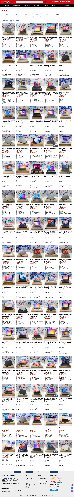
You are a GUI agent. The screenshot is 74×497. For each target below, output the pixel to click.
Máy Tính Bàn (27, 5)
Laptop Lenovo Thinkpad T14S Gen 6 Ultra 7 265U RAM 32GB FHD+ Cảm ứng (22, 371)
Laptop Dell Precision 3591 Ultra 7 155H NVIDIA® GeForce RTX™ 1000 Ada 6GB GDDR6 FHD (65, 342)
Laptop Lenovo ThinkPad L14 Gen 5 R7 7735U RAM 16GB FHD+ (8, 428)
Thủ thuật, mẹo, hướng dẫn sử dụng (31, 480)
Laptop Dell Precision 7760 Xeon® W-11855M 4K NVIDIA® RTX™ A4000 (22, 149)
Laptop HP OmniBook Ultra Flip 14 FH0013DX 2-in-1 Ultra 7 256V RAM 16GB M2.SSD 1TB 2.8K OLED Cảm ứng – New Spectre (22, 455)
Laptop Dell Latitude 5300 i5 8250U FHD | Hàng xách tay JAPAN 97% (36, 399)
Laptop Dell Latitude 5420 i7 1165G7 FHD (65, 399)
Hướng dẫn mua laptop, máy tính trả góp (43, 486)
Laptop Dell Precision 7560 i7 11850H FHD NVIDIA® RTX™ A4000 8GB (65, 176)
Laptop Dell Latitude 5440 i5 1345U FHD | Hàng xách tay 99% (22, 315)
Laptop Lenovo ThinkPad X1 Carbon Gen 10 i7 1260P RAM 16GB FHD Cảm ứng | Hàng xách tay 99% (51, 93)
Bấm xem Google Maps (5, 481)
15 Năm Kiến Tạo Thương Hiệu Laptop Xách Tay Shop (43, 481)
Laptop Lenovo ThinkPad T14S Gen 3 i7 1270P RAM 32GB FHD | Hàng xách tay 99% (22, 287)
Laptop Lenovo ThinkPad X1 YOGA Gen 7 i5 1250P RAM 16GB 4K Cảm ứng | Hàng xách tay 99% (50, 371)
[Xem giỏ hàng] (45, 2)
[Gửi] (42, 2)
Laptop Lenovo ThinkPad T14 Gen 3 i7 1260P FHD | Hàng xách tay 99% (65, 287)
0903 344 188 (59, 1)
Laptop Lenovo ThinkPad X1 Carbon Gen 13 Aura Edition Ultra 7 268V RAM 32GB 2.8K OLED (65, 428)
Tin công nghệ (28, 477)
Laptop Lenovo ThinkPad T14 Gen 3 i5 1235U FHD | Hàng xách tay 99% (65, 315)
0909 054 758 (54, 472)
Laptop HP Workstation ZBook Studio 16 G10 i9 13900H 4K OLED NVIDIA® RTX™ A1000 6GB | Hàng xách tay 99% (8, 287)
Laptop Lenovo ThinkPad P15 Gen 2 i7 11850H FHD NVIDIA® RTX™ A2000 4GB (36, 121)
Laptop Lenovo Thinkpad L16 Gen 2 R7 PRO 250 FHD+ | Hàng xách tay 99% (8, 315)
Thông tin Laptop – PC (30, 478)
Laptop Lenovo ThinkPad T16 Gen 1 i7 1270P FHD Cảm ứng (8, 371)
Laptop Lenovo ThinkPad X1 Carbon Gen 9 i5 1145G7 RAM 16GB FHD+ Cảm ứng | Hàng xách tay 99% (51, 315)
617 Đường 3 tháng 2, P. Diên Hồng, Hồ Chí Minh (62, 3)
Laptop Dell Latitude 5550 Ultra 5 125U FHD (22, 121)
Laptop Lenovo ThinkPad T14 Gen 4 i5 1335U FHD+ (22, 232)
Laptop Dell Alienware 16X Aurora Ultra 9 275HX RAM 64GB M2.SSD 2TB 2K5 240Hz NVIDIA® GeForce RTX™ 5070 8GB (8, 93)
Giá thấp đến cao (6, 20)
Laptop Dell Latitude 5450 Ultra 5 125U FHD (65, 121)
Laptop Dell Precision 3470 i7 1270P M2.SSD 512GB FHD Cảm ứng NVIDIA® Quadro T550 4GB (8, 121)
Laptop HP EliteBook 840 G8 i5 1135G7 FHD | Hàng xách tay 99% (8, 205)
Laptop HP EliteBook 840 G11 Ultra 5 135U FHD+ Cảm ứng (8, 260)
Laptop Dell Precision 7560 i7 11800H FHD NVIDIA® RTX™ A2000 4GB (51, 455)
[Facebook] (58, 486)
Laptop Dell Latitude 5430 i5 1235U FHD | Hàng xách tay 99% (65, 260)
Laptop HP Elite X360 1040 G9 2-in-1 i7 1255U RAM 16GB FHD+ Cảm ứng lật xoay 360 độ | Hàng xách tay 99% (37, 371)
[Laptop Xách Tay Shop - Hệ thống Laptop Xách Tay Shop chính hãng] (6, 2)
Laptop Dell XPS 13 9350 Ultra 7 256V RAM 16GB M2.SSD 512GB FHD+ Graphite (51, 65)
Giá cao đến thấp (16, 20)
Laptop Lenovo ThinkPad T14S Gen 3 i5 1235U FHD (22, 399)
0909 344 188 (66, 1)
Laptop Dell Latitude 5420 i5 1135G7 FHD (65, 38)
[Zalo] (53, 486)
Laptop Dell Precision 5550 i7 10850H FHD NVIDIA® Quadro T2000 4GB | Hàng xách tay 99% (51, 205)
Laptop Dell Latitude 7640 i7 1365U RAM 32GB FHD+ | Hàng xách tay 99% (36, 205)
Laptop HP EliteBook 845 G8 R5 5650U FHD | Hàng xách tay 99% (36, 65)
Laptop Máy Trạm (16, 5)
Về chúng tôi (40, 477)
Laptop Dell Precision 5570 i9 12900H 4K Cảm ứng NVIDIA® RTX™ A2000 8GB (22, 428)
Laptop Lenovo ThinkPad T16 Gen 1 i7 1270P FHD (65, 65)
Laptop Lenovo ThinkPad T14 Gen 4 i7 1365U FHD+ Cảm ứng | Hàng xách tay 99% (65, 232)
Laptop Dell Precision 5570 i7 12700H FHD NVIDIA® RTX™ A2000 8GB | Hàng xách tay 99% (51, 260)
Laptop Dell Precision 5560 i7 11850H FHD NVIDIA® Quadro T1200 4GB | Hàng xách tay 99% (51, 121)
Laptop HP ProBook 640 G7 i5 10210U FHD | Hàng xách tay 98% (65, 149)
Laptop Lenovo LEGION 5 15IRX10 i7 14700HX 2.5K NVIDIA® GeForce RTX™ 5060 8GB (36, 176)
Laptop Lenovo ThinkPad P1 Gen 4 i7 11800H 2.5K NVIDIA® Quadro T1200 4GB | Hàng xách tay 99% (37, 455)
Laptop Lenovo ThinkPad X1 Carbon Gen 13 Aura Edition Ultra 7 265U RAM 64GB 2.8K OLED (8, 455)
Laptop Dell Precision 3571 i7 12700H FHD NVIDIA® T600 (8, 176)
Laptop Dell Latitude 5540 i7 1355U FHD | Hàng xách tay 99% (36, 232)
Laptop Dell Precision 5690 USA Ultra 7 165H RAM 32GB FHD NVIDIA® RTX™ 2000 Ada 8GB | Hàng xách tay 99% (37, 93)
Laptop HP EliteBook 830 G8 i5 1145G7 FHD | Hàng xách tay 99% (22, 93)
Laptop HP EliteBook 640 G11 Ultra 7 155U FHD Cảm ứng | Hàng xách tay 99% (50, 287)
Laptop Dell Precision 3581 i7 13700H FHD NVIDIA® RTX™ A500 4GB (65, 455)
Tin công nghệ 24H (66, 5)
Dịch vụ (54, 5)
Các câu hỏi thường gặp (42, 483)
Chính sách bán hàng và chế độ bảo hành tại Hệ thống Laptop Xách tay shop (43, 489)
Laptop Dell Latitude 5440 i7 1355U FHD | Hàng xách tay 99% (50, 176)
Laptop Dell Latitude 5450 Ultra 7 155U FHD (65, 93)
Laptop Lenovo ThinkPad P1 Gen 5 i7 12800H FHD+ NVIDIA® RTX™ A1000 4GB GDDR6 (22, 342)
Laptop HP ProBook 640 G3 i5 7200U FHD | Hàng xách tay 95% (8, 38)
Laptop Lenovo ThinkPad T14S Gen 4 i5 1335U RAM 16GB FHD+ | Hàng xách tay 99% (51, 232)
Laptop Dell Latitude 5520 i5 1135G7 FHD (22, 65)
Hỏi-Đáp (27, 483)
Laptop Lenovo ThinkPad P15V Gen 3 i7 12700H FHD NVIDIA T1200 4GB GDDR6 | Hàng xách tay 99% (37, 428)
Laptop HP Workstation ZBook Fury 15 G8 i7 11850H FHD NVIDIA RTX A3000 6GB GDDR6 (22, 176)
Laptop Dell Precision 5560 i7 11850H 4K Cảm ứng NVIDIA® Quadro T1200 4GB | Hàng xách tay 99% (65, 205)
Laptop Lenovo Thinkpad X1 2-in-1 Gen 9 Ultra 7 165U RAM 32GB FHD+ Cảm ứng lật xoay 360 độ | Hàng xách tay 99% (37, 149)
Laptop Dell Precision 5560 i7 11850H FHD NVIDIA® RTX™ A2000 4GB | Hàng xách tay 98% (8, 149)
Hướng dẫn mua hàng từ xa (42, 484)
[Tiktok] (50, 486)
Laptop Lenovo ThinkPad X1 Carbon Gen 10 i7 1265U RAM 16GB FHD (36, 342)
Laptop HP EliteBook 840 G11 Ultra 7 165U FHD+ (8, 342)
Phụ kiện (37, 5)
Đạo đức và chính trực (42, 478)
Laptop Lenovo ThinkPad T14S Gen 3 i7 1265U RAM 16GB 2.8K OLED (51, 342)
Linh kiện (46, 5)
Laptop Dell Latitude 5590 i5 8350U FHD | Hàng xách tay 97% (50, 38)
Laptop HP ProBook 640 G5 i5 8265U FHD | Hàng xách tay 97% (8, 65)
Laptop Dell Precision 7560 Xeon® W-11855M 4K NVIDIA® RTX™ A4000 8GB (51, 149)
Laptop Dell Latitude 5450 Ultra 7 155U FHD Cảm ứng (22, 260)
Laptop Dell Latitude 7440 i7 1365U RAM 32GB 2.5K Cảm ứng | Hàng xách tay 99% (22, 205)
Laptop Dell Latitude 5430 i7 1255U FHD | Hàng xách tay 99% (36, 260)
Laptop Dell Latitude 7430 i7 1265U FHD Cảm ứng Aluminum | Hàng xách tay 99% (37, 287)
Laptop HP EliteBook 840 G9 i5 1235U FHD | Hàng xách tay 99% (50, 428)
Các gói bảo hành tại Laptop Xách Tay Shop (30, 485)
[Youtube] (55, 486)
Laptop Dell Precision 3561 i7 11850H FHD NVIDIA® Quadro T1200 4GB (51, 399)
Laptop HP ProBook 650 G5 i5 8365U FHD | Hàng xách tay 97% (37, 38)
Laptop (7, 5)
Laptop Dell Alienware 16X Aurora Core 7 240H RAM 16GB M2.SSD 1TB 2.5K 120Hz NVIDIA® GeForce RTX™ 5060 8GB (65, 371)
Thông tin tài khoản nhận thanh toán (30, 487)
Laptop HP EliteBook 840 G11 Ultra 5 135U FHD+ (36, 315)
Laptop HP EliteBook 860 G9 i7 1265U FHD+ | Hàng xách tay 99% (8, 232)
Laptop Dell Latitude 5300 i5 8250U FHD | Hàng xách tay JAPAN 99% (22, 38)
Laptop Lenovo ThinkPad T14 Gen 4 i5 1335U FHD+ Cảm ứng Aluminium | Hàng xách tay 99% (8, 399)
